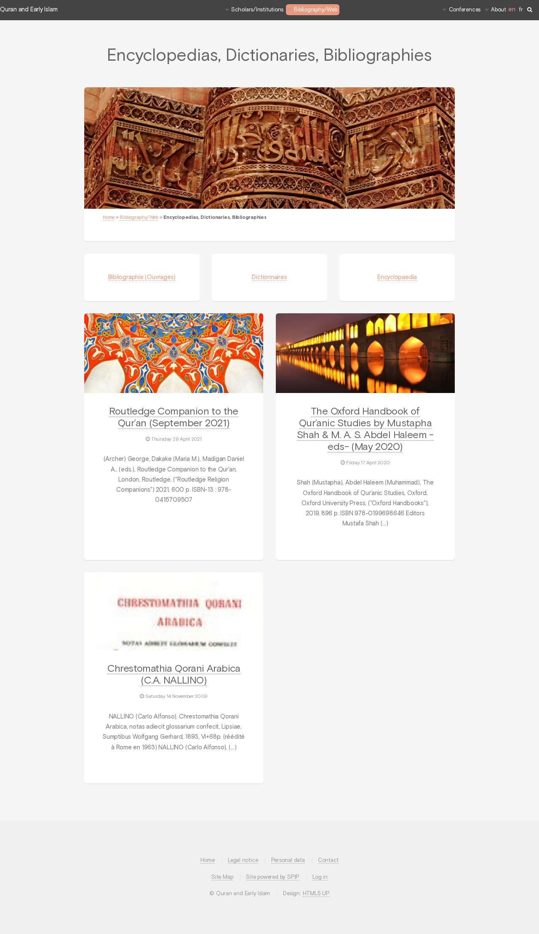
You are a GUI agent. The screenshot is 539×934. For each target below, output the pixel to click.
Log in (320, 877)
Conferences (465, 10)
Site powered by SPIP (272, 877)
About (498, 10)
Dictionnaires (269, 277)
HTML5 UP (316, 893)
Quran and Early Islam (28, 10)
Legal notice (243, 860)
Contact (328, 860)
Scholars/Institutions (257, 10)
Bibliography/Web (315, 10)
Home (109, 217)
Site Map (222, 877)
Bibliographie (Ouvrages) (142, 277)
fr (521, 10)
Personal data (288, 860)
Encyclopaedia (397, 277)
